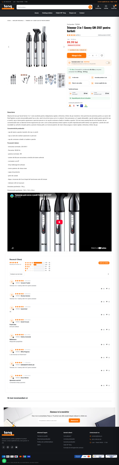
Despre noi (72, 13)
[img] (19, 281)
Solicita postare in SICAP (104, 35)
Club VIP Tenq (67, 445)
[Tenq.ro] (8, 7)
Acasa (37, 13)
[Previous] (8, 46)
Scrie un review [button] (103, 263)
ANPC (39, 445)
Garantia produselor (69, 442)
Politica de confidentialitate (45, 442)
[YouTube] (16, 447)
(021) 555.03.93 (96, 439)
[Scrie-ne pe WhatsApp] (4, 461)
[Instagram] (7, 447)
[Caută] (90, 7)
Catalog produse (47, 13)
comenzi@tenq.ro (97, 436)
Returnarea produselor (43, 439)
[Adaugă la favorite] (101, 55)
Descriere (11, 112)
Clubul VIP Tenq (61, 13)
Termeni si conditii (42, 436)
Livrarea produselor (69, 439)
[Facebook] (3, 447)
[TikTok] (12, 447)
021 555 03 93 (7, 1)
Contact (81, 13)
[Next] (63, 46)
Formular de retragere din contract (73, 447)
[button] (29, 263)
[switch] (108, 63)
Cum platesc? (67, 436)
